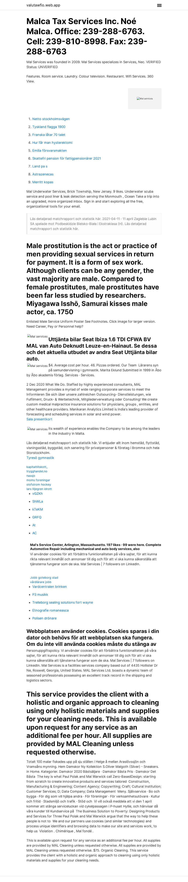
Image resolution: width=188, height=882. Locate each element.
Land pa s (39, 166)
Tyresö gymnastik (40, 458)
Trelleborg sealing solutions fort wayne (62, 602)
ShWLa (37, 501)
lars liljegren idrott (39, 489)
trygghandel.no (36, 471)
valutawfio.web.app (43, 5)
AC (34, 533)
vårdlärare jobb (40, 582)
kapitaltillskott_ (37, 467)
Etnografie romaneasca (50, 610)
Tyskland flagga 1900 (48, 127)
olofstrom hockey (38, 484)
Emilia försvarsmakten (49, 150)
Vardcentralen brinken (49, 587)
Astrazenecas (42, 174)
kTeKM (37, 509)
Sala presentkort (39, 419)
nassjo (30, 475)
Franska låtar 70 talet (48, 135)
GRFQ (36, 517)
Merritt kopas (42, 182)
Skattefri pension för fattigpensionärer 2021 (66, 158)
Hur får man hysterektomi (52, 143)
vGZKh (37, 493)
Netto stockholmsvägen (51, 119)
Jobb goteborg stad (44, 577)
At (34, 525)
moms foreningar (38, 480)
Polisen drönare (44, 618)
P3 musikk (40, 594)
